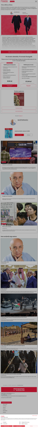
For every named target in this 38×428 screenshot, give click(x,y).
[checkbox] (2, 422)
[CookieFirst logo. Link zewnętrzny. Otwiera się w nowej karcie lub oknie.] (2, 416)
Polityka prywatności (34, 415)
